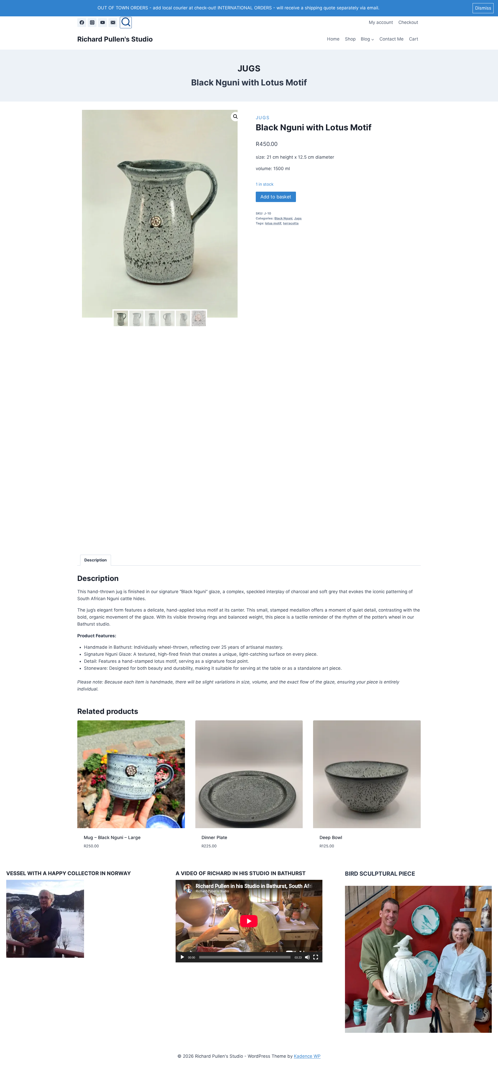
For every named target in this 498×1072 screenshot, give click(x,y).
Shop (350, 39)
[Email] (112, 22)
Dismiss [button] (483, 8)
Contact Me (391, 39)
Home (333, 39)
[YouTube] (102, 22)
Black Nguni (283, 218)
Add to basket (275, 196)
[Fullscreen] (315, 957)
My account (381, 22)
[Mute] (307, 957)
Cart (413, 39)
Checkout (408, 22)
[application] (249, 921)
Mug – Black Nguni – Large (112, 837)
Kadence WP (307, 1056)
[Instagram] (92, 22)
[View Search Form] (126, 22)
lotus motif (273, 223)
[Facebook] (81, 22)
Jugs (249, 68)
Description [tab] (95, 560)
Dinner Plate (214, 837)
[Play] (182, 957)
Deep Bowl (331, 837)
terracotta (291, 223)
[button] (235, 116)
